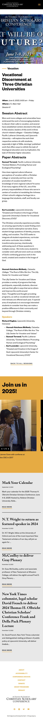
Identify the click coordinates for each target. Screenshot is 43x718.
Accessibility (21, 673)
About (21, 670)
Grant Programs (21, 687)
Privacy (21, 690)
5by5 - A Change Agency (29, 716)
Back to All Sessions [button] (21, 363)
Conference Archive (21, 677)
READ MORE (7, 507)
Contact (21, 680)
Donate (21, 684)
